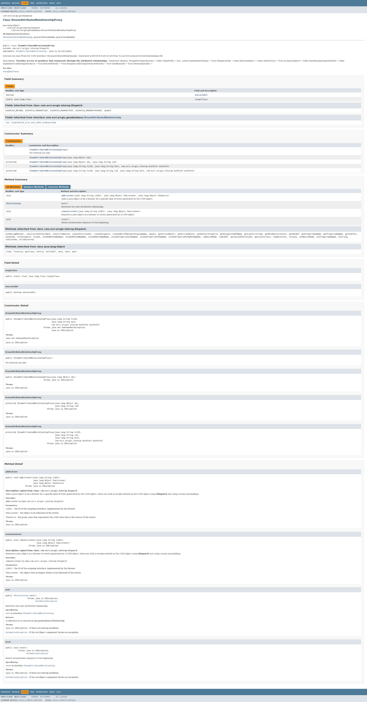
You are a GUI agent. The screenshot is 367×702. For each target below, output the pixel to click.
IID (7, 122)
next (63, 203)
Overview (5, 3)
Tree (32, 3)
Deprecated (42, 3)
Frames (34, 8)
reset (64, 219)
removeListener (69, 211)
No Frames (45, 8)
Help (58, 3)
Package (16, 3)
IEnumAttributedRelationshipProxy (47, 150)
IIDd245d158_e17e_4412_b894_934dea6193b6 (33, 122)
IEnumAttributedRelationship (18, 37)
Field (21, 11)
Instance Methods (34, 187)
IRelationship (13, 203)
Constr (29, 11)
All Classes (61, 8)
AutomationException (46, 601)
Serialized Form (11, 71)
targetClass (201, 99)
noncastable (201, 95)
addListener (67, 195)
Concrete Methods (58, 187)
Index (52, 3)
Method (38, 11)
